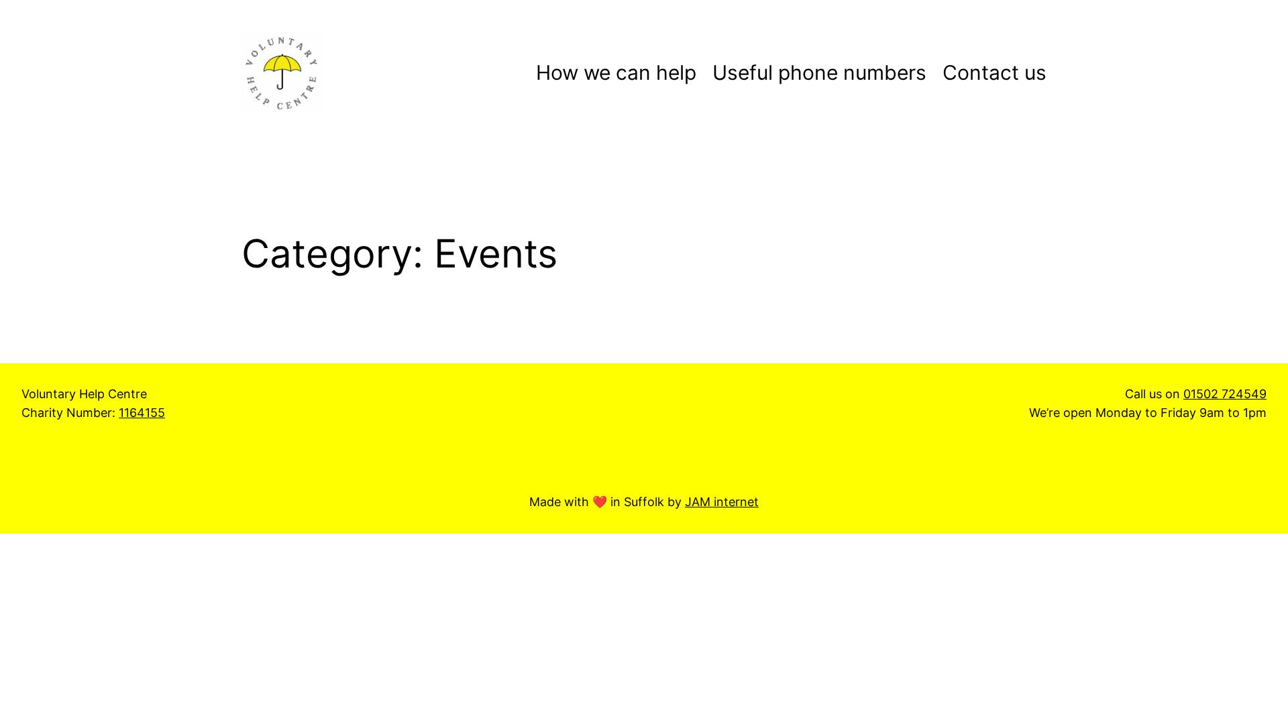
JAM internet (722, 502)
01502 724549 (1225, 394)
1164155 (142, 413)
